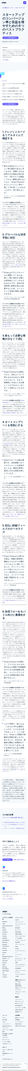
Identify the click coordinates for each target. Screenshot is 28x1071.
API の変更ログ (19, 1005)
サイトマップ (5, 1039)
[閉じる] (25, 1064)
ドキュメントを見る (7, 898)
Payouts (4, 962)
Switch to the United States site (11, 1067)
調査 (22, 622)
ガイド (4, 1017)
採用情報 (17, 1019)
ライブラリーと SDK (20, 1007)
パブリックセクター (20, 974)
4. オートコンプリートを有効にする (12, 94)
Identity (4, 948)
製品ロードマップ (19, 1017)
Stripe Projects (19, 1009)
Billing (3, 928)
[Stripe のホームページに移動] (4, 912)
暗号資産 (4, 938)
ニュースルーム (19, 1022)
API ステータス (19, 1003)
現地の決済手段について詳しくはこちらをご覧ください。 (13, 324)
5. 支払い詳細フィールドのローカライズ (13, 96)
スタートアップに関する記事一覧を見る (12, 817)
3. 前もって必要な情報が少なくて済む (12, 91)
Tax (3, 972)
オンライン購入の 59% (16, 265)
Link (3, 954)
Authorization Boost (7, 925)
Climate (4, 934)
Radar (3, 964)
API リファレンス (19, 1001)
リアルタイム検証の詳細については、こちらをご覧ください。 (13, 223)
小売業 (17, 976)
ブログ (4, 1022)
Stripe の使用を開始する (10, 37)
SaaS (16, 946)
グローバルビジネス (20, 936)
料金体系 (4, 921)
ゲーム (17, 956)
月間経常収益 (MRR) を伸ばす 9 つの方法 (14, 822)
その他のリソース (7, 7)
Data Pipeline (5, 940)
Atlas (3, 923)
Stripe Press (18, 1024)
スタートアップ (20, 7)
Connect (4, 936)
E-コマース (18, 930)
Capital (4, 930)
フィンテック (18, 954)
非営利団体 (18, 968)
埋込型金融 (18, 932)
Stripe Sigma (5, 970)
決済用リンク (5, 958)
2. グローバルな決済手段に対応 (10, 88)
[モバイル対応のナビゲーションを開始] (24, 2)
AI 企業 (17, 948)
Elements (4, 942)
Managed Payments (7, 956)
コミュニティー (6, 1024)
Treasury (4, 977)
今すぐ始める (7, 859)
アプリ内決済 (18, 938)
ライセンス (5, 1037)
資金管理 (17, 942)
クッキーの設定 (6, 1041)
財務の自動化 (18, 934)
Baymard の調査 (9, 443)
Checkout (4, 932)
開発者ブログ (18, 1011)
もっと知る (5, 60)
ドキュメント (18, 999)
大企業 (17, 920)
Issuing (4, 952)
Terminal (4, 975)
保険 (16, 962)
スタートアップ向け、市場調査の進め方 (14, 828)
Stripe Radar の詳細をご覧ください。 (13, 413)
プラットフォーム (19, 944)
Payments (5, 960)
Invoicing (4, 950)
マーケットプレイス (20, 940)
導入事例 (4, 1019)
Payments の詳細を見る (8, 881)
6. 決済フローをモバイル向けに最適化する (13, 99)
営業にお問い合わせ (19, 859)
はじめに (4, 80)
